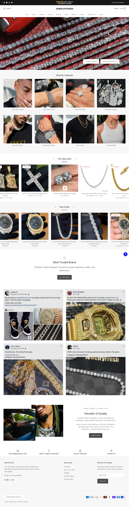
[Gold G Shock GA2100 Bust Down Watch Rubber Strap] (34, 226)
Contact (101, 14)
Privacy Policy (69, 479)
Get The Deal (112, 61)
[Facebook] (6, 2)
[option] (64, 43)
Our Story (95, 435)
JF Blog (66, 473)
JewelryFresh (12, 501)
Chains (34, 14)
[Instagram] (9, 2)
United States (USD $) (118, 2)
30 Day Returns (69, 476)
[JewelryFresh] (64, 8)
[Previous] (3, 43)
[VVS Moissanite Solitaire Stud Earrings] (64, 178)
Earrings (50, 14)
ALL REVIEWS (64, 277)
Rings (66, 14)
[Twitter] (4, 2)
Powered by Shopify (22, 501)
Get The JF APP (69, 470)
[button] (125, 254)
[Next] (125, 43)
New (27, 14)
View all (64, 161)
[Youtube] (11, 2)
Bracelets (58, 14)
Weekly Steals (91, 14)
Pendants (41, 14)
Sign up (103, 481)
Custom (82, 14)
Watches (74, 14)
